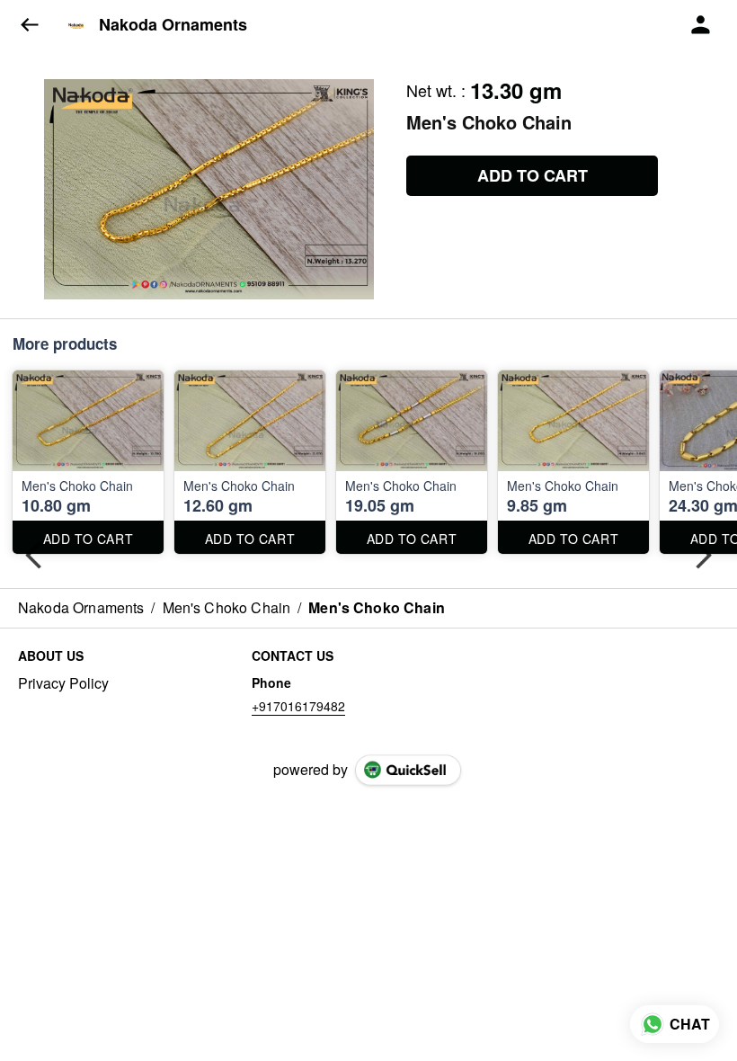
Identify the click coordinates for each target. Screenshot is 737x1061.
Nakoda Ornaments (173, 25)
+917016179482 (298, 706)
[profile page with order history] (701, 25)
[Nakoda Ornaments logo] (76, 25)
